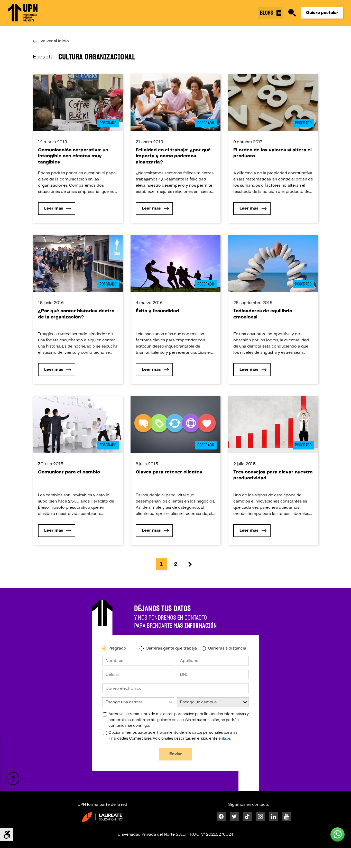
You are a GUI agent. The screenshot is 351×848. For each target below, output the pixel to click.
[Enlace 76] (102, 817)
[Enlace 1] (23, 13)
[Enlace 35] (273, 103)
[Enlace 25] (78, 103)
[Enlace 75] (12, 778)
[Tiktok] (247, 816)
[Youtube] (286, 816)
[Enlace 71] (190, 564)
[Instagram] (260, 816)
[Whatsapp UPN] (337, 834)
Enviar (175, 754)
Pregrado (117, 648)
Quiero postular (322, 13)
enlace (178, 720)
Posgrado (108, 123)
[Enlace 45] (175, 263)
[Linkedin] (273, 816)
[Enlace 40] (78, 263)
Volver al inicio (54, 41)
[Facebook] (221, 816)
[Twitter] (234, 816)
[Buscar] (292, 12)
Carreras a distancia (227, 648)
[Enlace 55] (78, 425)
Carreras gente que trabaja (171, 648)
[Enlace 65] (273, 422)
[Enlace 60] (175, 425)
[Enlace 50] (273, 263)
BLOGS (267, 13)
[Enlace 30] (175, 103)
